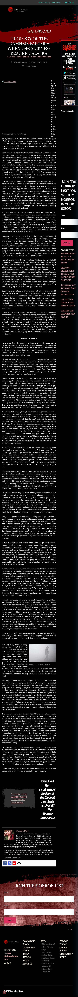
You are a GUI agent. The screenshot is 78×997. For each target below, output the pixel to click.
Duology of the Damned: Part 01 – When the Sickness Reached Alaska (28, 46)
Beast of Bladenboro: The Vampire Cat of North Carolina (68, 274)
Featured (10, 57)
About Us (27, 964)
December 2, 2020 (39, 62)
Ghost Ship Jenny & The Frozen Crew (68, 302)
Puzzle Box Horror (16, 991)
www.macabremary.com (12, 858)
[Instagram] (9, 863)
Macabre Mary (21, 62)
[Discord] (19, 863)
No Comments (30, 66)
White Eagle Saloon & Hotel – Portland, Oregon (48, 947)
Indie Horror (23, 57)
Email (6, 905)
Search (43, 2)
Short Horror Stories (41, 57)
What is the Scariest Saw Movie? (68, 314)
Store (26, 960)
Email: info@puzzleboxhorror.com (11, 956)
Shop (55, 2)
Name (6, 892)
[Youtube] (14, 863)
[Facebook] (5, 863)
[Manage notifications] (4, 992)
